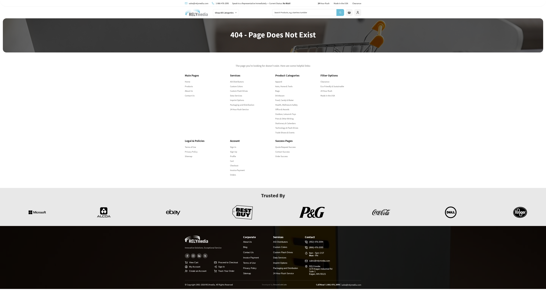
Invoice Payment (237, 170)
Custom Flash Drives (239, 91)
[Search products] (340, 12)
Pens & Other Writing (284, 118)
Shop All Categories (224, 12)
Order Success (281, 156)
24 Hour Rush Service (239, 109)
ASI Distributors (237, 81)
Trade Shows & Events (284, 132)
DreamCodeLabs (280, 284)
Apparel (278, 81)
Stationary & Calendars (285, 123)
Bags (277, 91)
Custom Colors (236, 86)
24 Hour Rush (326, 91)
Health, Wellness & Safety (286, 104)
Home (187, 81)
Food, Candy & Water (284, 100)
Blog (245, 247)
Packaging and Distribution (242, 104)
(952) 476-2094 (316, 242)
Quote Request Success (285, 147)
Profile (233, 156)
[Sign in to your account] (357, 12)
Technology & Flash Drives (286, 127)
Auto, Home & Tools (283, 86)
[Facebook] (187, 255)
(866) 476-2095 (316, 247)
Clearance (356, 3)
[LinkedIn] (199, 255)
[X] (205, 255)
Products (189, 86)
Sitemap (188, 156)
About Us (189, 91)
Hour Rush (323, 3)
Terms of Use (190, 147)
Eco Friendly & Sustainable (332, 86)
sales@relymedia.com (198, 3)
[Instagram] (193, 255)
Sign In (233, 147)
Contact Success (282, 151)
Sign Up (233, 151)
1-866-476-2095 (222, 3)
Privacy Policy (191, 151)
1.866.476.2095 (332, 284)
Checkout (234, 165)
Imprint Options (237, 100)
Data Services (236, 95)
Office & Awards (282, 109)
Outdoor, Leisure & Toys (285, 114)
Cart (232, 161)
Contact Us (190, 95)
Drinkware (279, 95)
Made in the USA (341, 3)
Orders (233, 174)
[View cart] (349, 12)
